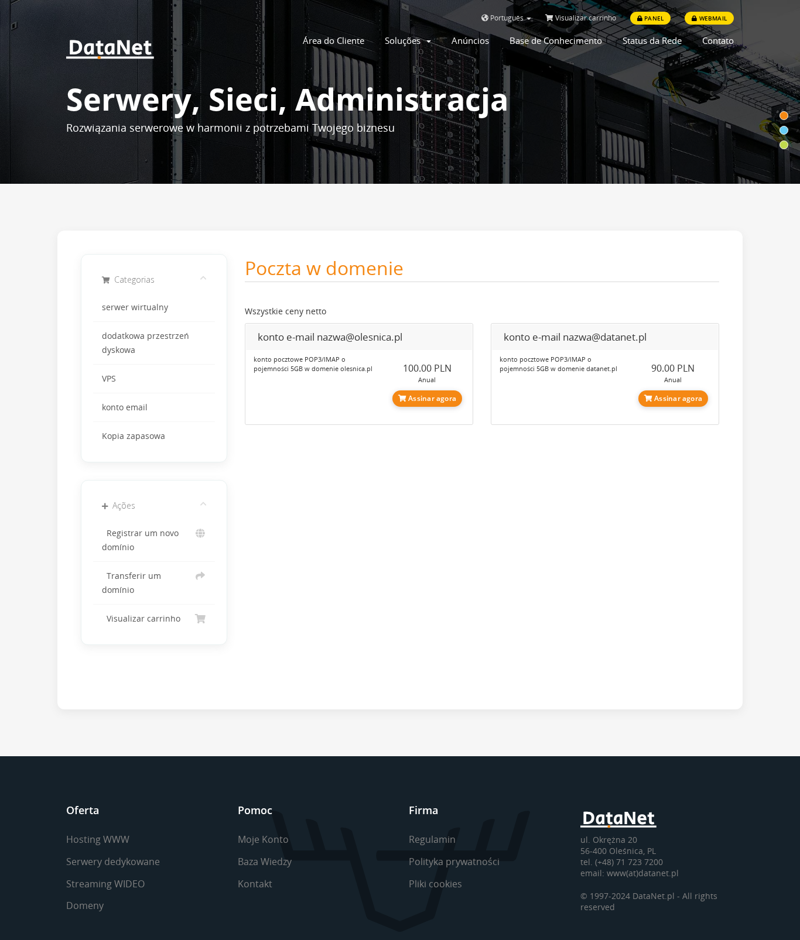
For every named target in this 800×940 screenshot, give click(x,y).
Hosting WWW (97, 839)
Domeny (85, 905)
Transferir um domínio (131, 583)
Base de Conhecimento (556, 40)
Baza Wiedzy (265, 861)
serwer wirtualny (135, 307)
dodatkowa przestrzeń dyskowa (145, 343)
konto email (125, 407)
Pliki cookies (435, 883)
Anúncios (470, 40)
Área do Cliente (333, 40)
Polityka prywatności (454, 861)
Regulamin (432, 839)
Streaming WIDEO (105, 883)
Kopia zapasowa (133, 436)
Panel (653, 18)
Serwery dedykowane (113, 861)
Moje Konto (263, 839)
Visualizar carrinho (584, 18)
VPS (109, 378)
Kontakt (255, 883)
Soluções (405, 40)
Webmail (712, 18)
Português (506, 18)
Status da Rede (652, 40)
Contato (718, 40)
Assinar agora (431, 398)
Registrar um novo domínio (140, 540)
